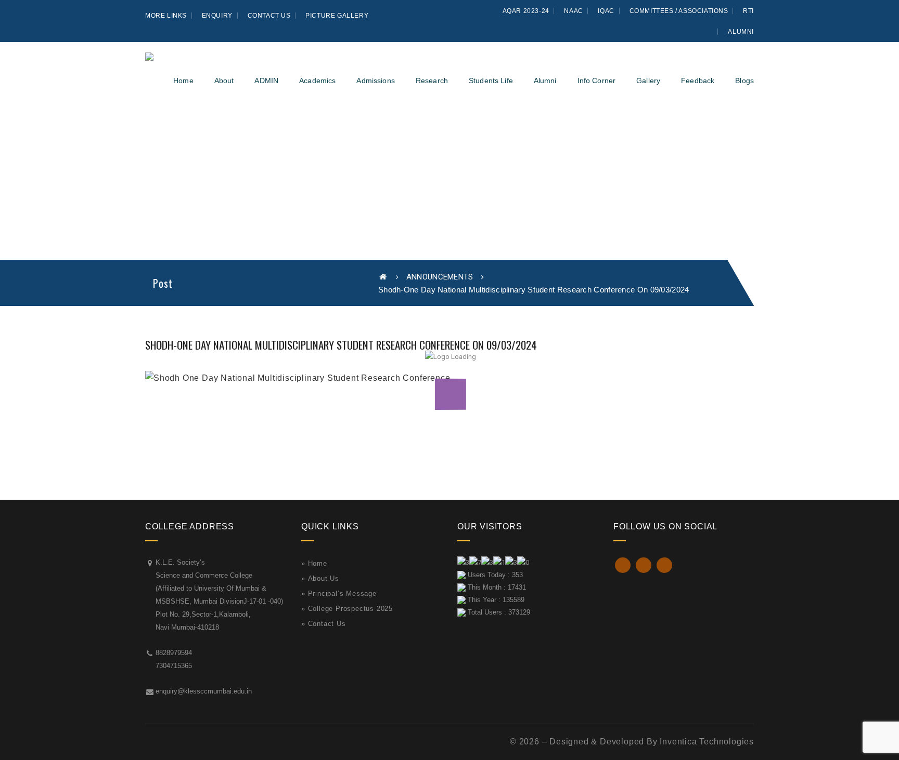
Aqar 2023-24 (526, 11)
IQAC (606, 11)
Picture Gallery (336, 15)
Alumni (741, 31)
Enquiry (217, 15)
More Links (166, 15)
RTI (748, 11)
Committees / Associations (679, 11)
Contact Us (269, 15)
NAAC (573, 11)
